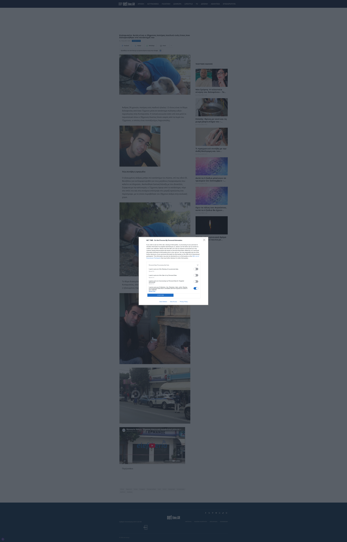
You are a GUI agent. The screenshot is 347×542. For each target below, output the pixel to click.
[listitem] (173, 265)
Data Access (173, 301)
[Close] (204, 240)
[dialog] (173, 271)
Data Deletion (163, 301)
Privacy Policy (184, 301)
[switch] (196, 269)
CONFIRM (160, 295)
